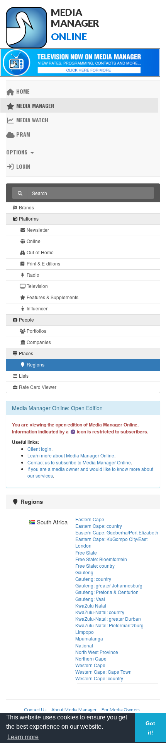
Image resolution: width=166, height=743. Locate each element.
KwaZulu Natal (90, 605)
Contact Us (35, 709)
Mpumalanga (89, 638)
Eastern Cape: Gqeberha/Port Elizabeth (116, 532)
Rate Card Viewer (37, 386)
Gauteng (84, 572)
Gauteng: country (93, 578)
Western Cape (90, 665)
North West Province (96, 652)
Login (22, 166)
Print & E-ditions (42, 263)
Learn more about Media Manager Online (70, 455)
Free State (86, 552)
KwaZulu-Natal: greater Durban (108, 618)
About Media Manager (74, 709)
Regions (34, 364)
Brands (26, 207)
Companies (38, 342)
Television (36, 285)
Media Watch (31, 120)
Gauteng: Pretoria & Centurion (107, 592)
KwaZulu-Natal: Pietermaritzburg (109, 625)
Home (22, 91)
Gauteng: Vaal (90, 599)
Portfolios (35, 330)
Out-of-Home (39, 252)
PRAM (22, 134)
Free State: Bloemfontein (101, 559)
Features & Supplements (51, 297)
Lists (23, 375)
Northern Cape (91, 658)
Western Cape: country (99, 678)
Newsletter (37, 229)
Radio (32, 274)
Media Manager (34, 105)
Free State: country (95, 565)
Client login (39, 448)
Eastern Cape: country (98, 525)
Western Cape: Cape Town (103, 671)
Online (33, 241)
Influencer (36, 308)
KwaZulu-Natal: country (99, 612)
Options (17, 152)
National (84, 645)
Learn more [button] (23, 737)
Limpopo (84, 631)
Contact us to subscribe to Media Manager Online (79, 462)
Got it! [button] (150, 728)
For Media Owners (121, 709)
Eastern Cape (89, 519)
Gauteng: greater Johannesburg (108, 585)
